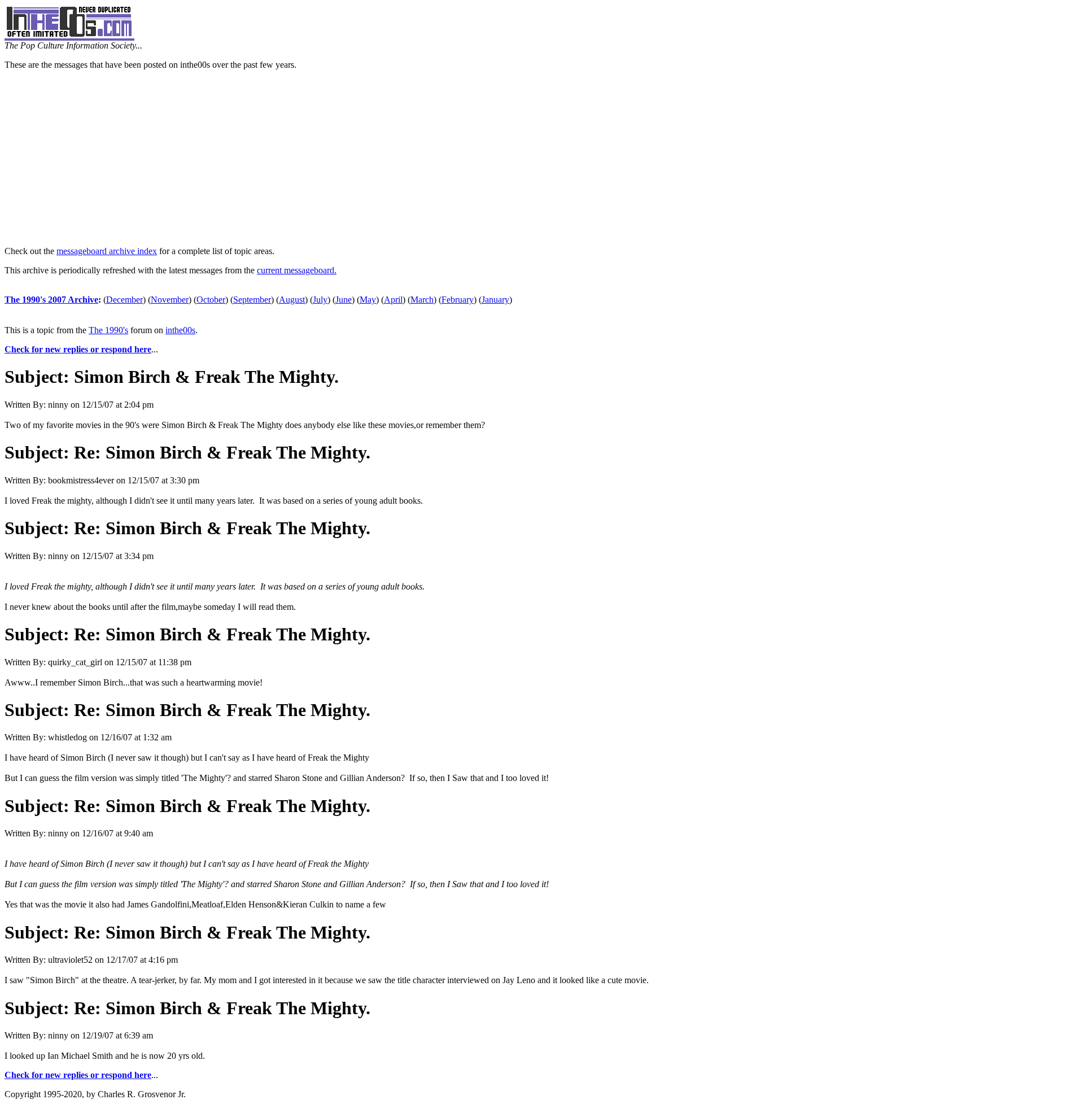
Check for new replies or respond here (78, 349)
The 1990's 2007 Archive (51, 299)
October (210, 299)
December (124, 299)
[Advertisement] (542, 158)
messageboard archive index (106, 251)
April (393, 299)
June (343, 299)
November (170, 299)
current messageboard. (296, 270)
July (320, 299)
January (495, 299)
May (368, 299)
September (252, 299)
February (458, 299)
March (422, 299)
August (292, 299)
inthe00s (180, 330)
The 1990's (108, 330)
